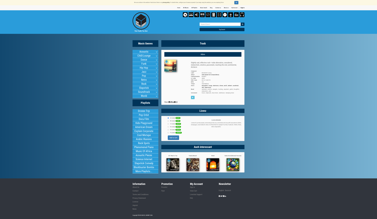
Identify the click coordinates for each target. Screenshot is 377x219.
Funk (143, 63)
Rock (143, 83)
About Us (136, 187)
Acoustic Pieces (144, 155)
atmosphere (205, 85)
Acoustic (143, 51)
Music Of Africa (144, 151)
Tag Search (222, 29)
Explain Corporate (144, 131)
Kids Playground (143, 123)
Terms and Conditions (141, 194)
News (135, 209)
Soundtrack (144, 91)
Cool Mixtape (144, 135)
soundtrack (235, 85)
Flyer (163, 191)
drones (221, 85)
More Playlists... (143, 171)
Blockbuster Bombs (144, 167)
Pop (144, 75)
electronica (216, 85)
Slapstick (144, 87)
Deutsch (228, 190)
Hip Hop (144, 67)
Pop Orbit (144, 115)
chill (203, 87)
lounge (210, 85)
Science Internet (144, 159)
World (144, 95)
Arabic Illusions (144, 139)
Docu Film (144, 119)
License (135, 202)
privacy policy (166, 2)
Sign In (192, 187)
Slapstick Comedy (144, 163)
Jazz (143, 71)
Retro (144, 79)
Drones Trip (144, 111)
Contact (135, 191)
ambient (230, 85)
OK (236, 2)
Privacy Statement (139, 198)
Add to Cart (173, 138)
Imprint (135, 205)
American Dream (144, 127)
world (225, 85)
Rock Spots (144, 143)
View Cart (193, 191)
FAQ (191, 198)
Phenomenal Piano (144, 147)
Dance (144, 59)
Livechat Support (196, 194)
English (221, 190)
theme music (208, 87)
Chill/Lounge (144, 55)
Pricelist (164, 187)
